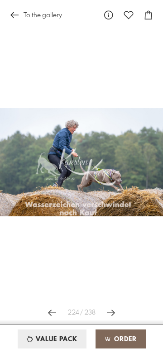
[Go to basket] (148, 15)
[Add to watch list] (128, 15)
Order (124, 339)
